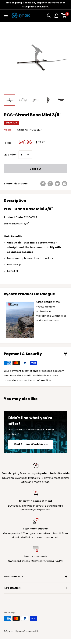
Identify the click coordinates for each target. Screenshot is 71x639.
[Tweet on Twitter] (57, 183)
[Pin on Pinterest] (50, 183)
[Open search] (49, 16)
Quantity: (10, 154)
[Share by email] (64, 183)
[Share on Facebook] (43, 183)
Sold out (35, 169)
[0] (64, 15)
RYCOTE (7, 129)
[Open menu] (6, 15)
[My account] (56, 16)
